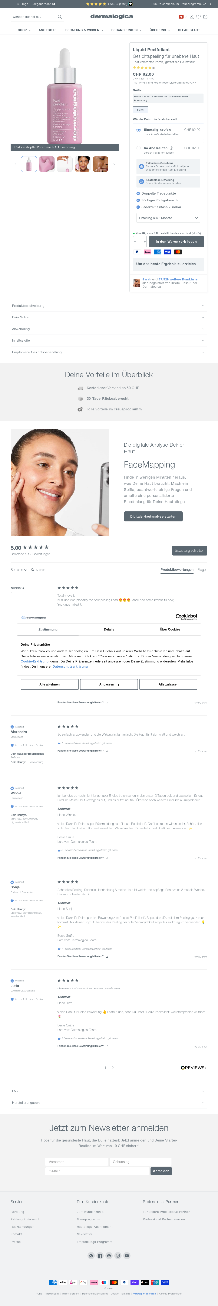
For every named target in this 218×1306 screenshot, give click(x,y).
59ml (141, 110)
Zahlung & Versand (25, 1219)
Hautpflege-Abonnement (95, 1227)
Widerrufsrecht (70, 1293)
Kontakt (16, 1234)
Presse (16, 1242)
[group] (33, 548)
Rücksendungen (22, 1227)
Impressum (52, 1293)
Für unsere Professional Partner (166, 1212)
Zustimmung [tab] (48, 629)
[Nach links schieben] (15, 164)
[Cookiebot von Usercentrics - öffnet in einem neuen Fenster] (178, 617)
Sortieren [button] (17, 569)
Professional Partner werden (164, 1219)
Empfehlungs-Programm (94, 1242)
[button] (37, 17)
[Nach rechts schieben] (114, 164)
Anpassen (106, 684)
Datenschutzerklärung (70, 666)
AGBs (39, 1293)
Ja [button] (107, 702)
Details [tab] (109, 629)
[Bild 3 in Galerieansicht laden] (65, 164)
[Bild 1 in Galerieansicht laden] (29, 164)
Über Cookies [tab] (170, 629)
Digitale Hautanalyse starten (153, 516)
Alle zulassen (168, 684)
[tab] (177, 570)
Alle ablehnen (49, 684)
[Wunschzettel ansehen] (198, 17)
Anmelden (161, 1171)
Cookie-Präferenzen (170, 1293)
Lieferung (175, 82)
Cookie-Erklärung (35, 661)
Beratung (17, 1212)
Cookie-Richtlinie (120, 1293)
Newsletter (85, 1234)
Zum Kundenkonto (90, 1212)
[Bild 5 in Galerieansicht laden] (100, 164)
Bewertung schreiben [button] (189, 550)
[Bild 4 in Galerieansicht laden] (82, 164)
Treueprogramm (88, 1219)
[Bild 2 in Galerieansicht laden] (47, 164)
